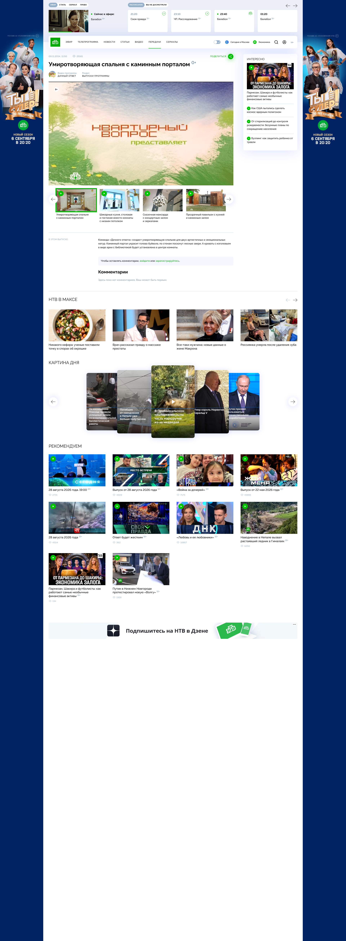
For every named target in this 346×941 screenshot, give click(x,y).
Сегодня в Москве (239, 42)
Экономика (264, 42)
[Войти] (284, 42)
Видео (139, 42)
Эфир (69, 42)
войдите (145, 261)
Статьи (125, 42)
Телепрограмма (88, 42)
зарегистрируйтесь (167, 261)
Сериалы (172, 42)
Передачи (154, 42)
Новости (109, 42)
